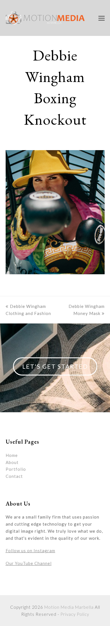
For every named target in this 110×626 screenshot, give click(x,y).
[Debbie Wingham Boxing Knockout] (55, 272)
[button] (101, 18)
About (12, 462)
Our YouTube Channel (29, 563)
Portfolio (16, 469)
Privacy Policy (74, 614)
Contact (14, 476)
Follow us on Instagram (30, 550)
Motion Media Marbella (69, 607)
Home (12, 455)
